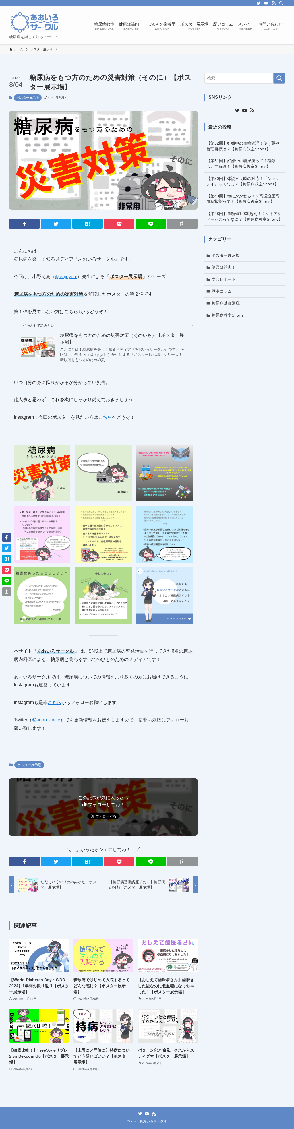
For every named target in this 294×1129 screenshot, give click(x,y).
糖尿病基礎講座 (226, 303)
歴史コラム (222, 291)
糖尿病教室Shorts (227, 315)
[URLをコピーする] (182, 224)
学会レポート (224, 279)
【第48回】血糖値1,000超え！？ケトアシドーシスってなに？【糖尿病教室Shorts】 (244, 216)
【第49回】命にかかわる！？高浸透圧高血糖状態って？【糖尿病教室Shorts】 (242, 199)
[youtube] (266, 3)
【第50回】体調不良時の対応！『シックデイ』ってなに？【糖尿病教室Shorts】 (242, 181)
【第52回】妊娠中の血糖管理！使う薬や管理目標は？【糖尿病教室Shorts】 (242, 146)
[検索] (281, 3)
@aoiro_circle (46, 719)
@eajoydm (66, 276)
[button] (24, 224)
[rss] (273, 3)
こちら (105, 417)
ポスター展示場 (28, 97)
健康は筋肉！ (224, 267)
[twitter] (258, 3)
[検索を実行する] (279, 78)
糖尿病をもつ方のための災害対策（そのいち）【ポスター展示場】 (122, 338)
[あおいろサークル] (34, 22)
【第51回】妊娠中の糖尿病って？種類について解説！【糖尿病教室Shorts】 (242, 163)
